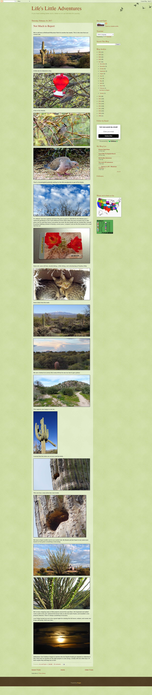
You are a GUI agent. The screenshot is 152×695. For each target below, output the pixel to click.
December (102, 64)
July (101, 76)
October (102, 68)
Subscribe (108, 136)
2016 (100, 96)
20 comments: (57, 664)
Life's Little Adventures (57, 8)
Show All (118, 171)
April (101, 83)
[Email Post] (64, 664)
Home (63, 670)
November (102, 66)
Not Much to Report (44, 26)
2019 (100, 57)
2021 (100, 52)
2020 (100, 54)
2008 (100, 116)
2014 (100, 101)
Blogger (79, 683)
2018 (100, 59)
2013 (100, 103)
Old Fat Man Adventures (105, 158)
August (102, 73)
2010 (100, 111)
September (103, 71)
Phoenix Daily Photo (104, 149)
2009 (100, 113)
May (101, 81)
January (102, 93)
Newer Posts (36, 670)
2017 (100, 62)
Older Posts (89, 670)
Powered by (104, 141)
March (101, 85)
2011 (100, 108)
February (102, 88)
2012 (100, 106)
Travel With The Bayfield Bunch (107, 153)
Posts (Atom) (42, 673)
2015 (100, 98)
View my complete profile (111, 26)
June (101, 78)
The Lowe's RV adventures (106, 162)
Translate (109, 36)
